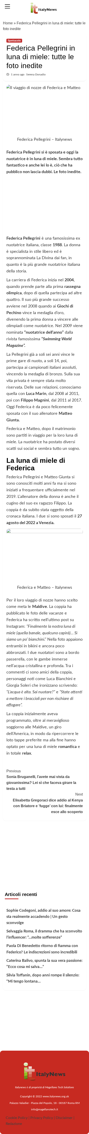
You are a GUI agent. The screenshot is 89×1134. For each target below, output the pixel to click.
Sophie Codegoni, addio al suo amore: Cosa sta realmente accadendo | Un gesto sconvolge (43, 917)
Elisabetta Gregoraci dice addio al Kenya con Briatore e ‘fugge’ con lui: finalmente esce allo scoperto (48, 803)
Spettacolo (14, 40)
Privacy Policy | (42, 1118)
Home (8, 23)
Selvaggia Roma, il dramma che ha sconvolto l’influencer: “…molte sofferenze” (44, 934)
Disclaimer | (65, 1118)
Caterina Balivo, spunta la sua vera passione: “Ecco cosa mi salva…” (44, 964)
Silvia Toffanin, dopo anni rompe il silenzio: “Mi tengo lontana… (42, 978)
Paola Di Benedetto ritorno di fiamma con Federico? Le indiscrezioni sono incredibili (42, 949)
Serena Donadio (36, 74)
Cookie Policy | (17, 1118)
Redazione (14, 1124)
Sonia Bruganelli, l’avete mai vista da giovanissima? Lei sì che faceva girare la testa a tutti (41, 780)
